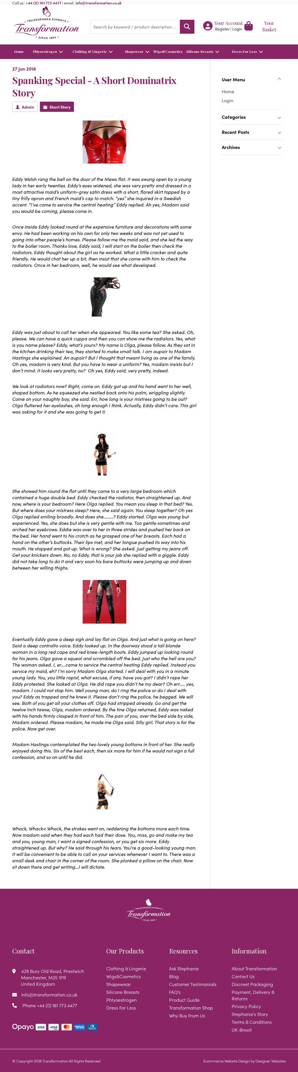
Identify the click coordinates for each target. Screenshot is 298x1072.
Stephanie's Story (250, 1014)
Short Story (59, 107)
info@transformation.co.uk (99, 2)
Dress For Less (244, 51)
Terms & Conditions (252, 1022)
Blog (174, 976)
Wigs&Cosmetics (167, 51)
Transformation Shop (191, 1007)
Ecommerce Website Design (226, 1060)
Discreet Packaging (252, 984)
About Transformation (254, 968)
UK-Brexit (242, 1029)
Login (237, 29)
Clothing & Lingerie (89, 51)
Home (19, 51)
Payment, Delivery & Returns (253, 995)
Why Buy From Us (187, 1015)
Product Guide (184, 999)
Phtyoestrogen (45, 51)
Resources (183, 951)
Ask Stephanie (184, 968)
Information (249, 951)
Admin (28, 107)
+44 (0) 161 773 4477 (43, 2)
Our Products (125, 951)
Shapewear (134, 51)
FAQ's (175, 992)
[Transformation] (46, 23)
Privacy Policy (246, 1006)
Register (222, 29)
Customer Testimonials (193, 984)
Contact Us (243, 976)
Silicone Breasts (199, 51)
